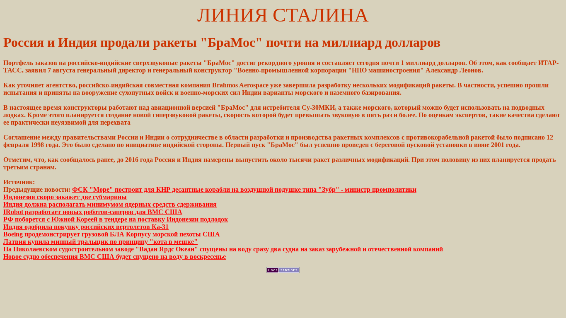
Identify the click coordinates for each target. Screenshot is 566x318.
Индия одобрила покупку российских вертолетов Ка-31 (86, 226)
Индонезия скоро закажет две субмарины (65, 196)
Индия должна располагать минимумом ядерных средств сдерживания (110, 204)
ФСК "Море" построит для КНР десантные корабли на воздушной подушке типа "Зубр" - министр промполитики (244, 189)
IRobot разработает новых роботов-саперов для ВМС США (92, 211)
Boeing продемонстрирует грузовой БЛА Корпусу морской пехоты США (111, 234)
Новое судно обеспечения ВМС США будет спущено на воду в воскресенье (114, 256)
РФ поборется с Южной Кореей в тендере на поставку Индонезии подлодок (115, 219)
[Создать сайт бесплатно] (283, 271)
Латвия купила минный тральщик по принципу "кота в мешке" (100, 241)
